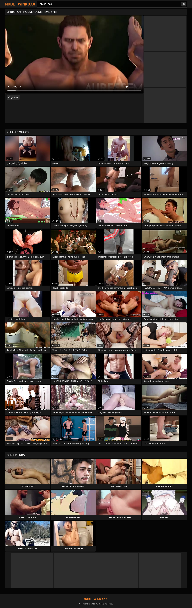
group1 (14, 97)
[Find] (183, 4)
